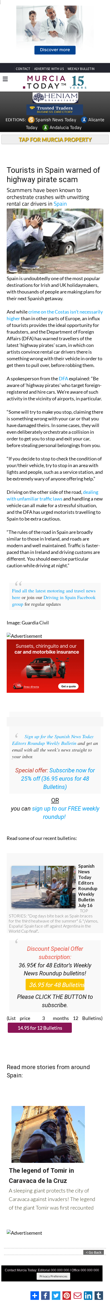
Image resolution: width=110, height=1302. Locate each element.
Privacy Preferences (53, 1276)
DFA (63, 378)
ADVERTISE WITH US (49, 69)
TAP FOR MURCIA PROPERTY (55, 139)
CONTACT (23, 69)
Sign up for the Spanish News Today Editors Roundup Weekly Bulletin (53, 739)
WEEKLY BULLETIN (81, 69)
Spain (60, 203)
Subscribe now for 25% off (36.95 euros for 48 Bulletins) (58, 778)
